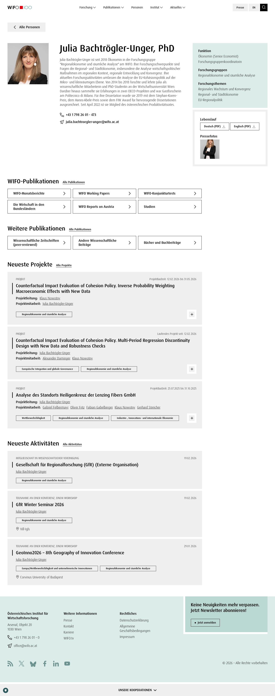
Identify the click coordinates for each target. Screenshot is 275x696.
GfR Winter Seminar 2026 (40, 504)
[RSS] (10, 664)
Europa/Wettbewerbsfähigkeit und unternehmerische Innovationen (57, 568)
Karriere (69, 632)
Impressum (127, 637)
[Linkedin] (56, 664)
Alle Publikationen (74, 182)
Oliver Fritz (77, 407)
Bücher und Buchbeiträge (162, 242)
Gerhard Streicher (148, 407)
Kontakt (69, 626)
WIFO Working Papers (94, 193)
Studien (149, 206)
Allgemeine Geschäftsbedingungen (135, 628)
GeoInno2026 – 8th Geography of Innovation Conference (70, 553)
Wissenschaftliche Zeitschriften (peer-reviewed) (36, 242)
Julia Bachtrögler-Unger (58, 303)
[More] (191, 314)
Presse (240, 7)
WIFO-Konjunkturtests (159, 193)
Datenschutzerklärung (134, 620)
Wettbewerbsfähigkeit (33, 418)
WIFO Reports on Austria (96, 206)
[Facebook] (45, 664)
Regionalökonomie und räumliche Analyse (44, 314)
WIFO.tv (69, 638)
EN (254, 7)
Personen (137, 7)
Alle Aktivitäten (72, 444)
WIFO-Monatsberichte (29, 193)
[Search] (264, 7)
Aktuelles (176, 7)
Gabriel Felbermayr (55, 407)
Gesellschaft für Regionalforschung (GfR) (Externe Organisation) (77, 465)
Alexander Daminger (56, 358)
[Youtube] (67, 664)
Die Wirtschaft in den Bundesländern (28, 206)
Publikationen (111, 7)
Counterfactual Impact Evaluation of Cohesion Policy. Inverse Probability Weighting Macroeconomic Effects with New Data (95, 288)
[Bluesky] (33, 663)
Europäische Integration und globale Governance (47, 369)
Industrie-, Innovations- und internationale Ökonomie (145, 418)
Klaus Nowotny (50, 298)
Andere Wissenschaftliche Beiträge (98, 242)
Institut (154, 7)
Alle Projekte (64, 265)
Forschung (86, 7)
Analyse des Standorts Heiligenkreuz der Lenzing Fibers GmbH (76, 395)
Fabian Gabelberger (99, 407)
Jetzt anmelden (207, 622)
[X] (21, 664)
